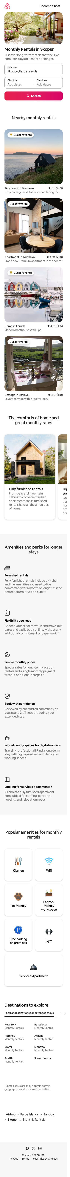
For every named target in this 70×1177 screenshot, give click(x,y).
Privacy (14, 1158)
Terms (25, 1158)
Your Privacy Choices (45, 1158)
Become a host (50, 6)
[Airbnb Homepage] (7, 6)
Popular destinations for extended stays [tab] (29, 1013)
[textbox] (19, 84)
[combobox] (33, 71)
